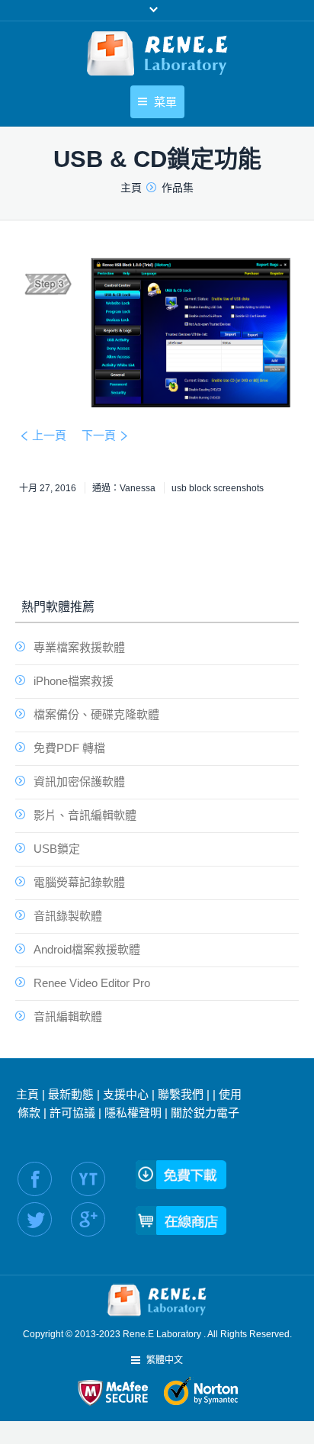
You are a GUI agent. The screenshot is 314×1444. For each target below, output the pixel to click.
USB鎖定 (57, 848)
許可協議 (72, 1112)
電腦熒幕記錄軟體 (79, 882)
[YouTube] (88, 1179)
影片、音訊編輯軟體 (85, 815)
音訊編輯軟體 (68, 1016)
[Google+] (88, 1219)
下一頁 (99, 435)
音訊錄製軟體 (68, 915)
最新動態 (71, 1094)
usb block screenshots (217, 488)
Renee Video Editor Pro (92, 982)
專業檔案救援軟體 (79, 647)
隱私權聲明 (133, 1112)
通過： (123, 488)
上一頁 (49, 435)
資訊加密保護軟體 (79, 781)
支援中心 (126, 1094)
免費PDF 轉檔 (69, 747)
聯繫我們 (180, 1094)
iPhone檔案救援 (74, 680)
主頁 (27, 1094)
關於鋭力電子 (205, 1112)
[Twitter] (35, 1219)
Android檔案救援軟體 (87, 949)
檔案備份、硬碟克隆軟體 (96, 714)
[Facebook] (35, 1179)
